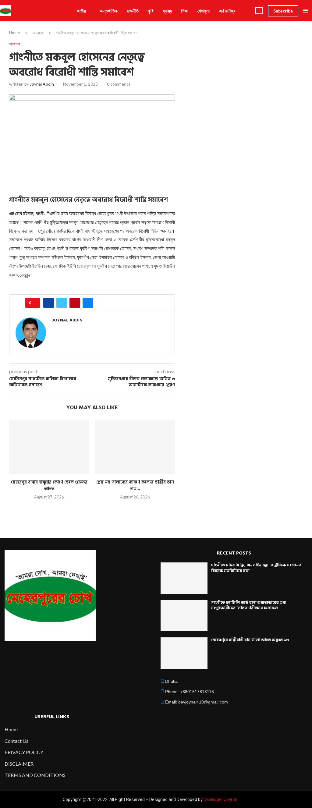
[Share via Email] (88, 303)
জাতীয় (81, 10)
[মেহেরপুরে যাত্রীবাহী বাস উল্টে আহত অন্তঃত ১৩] (184, 653)
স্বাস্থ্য (167, 10)
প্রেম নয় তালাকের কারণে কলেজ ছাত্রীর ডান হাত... (135, 485)
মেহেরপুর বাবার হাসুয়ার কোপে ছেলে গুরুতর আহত (49, 485)
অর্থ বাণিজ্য (227, 10)
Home (14, 32)
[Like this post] (34, 303)
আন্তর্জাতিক (109, 10)
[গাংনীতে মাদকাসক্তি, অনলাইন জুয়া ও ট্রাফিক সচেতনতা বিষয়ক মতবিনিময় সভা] (184, 578)
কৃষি (151, 10)
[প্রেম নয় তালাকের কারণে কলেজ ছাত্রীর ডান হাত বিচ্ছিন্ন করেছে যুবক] (135, 447)
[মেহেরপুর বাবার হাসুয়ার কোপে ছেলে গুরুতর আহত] (49, 447)
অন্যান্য (38, 32)
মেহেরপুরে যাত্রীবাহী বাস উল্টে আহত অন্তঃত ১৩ (250, 640)
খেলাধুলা (203, 10)
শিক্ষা (184, 10)
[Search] (259, 10)
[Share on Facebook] (48, 303)
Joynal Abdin (42, 84)
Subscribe (283, 10)
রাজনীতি (133, 10)
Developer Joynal (220, 799)
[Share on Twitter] (61, 303)
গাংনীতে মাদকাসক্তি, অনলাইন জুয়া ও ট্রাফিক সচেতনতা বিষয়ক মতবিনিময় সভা (257, 568)
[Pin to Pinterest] (74, 303)
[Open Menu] (305, 10)
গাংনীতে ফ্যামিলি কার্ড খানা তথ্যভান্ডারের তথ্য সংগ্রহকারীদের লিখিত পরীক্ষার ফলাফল (248, 605)
